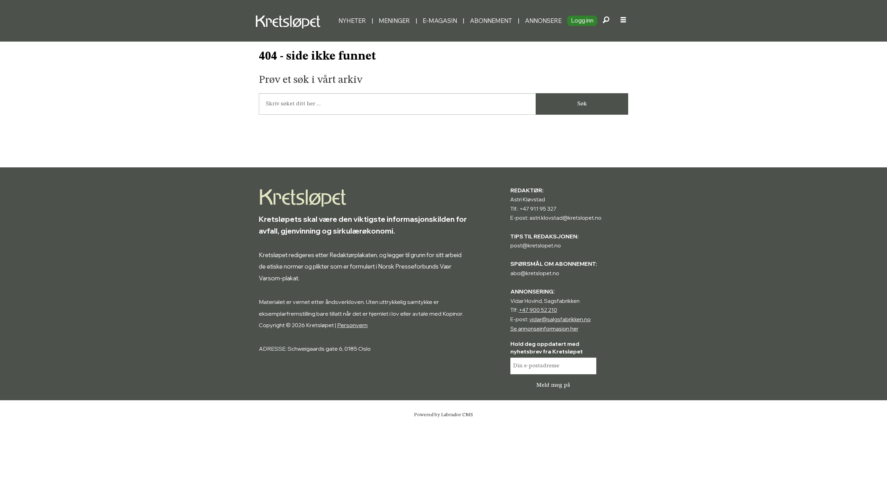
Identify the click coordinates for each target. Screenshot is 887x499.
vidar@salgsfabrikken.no (560, 319)
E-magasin (440, 20)
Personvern (352, 325)
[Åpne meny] (623, 20)
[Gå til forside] (294, 21)
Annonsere (543, 20)
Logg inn (582, 20)
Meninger (394, 20)
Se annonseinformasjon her (544, 328)
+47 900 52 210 (538, 310)
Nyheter (352, 20)
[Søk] (606, 21)
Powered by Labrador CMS (443, 414)
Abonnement (491, 20)
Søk (582, 104)
